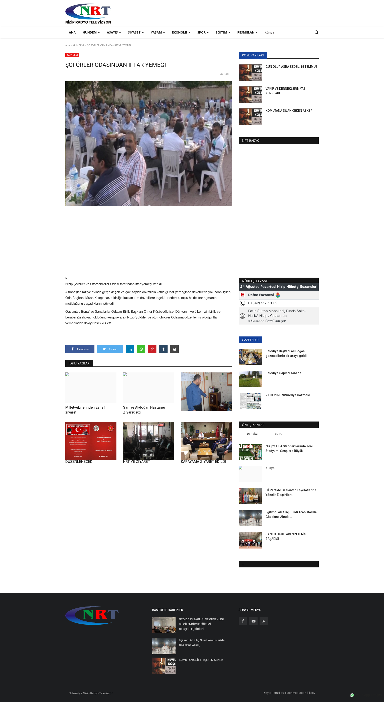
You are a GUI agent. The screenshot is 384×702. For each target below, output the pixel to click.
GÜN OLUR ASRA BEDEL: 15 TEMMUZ (292, 66)
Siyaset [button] (135, 32)
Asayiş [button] (113, 32)
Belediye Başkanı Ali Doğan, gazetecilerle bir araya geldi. (287, 353)
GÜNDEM (78, 45)
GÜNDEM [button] (90, 32)
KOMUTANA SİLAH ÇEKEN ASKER (289, 110)
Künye (270, 468)
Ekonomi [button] (180, 32)
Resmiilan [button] (246, 32)
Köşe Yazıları (253, 55)
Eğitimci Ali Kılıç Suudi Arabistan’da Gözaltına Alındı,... (291, 514)
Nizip (86, 693)
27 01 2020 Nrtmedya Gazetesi (288, 395)
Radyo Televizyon (101, 693)
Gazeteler (250, 340)
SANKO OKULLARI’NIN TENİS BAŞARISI (286, 536)
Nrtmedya (76, 693)
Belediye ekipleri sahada (283, 373)
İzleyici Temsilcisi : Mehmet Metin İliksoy (289, 693)
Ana (72, 32)
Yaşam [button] (157, 32)
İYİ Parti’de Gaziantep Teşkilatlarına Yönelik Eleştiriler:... (291, 492)
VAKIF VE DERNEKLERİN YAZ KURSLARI (286, 91)
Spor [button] (201, 32)
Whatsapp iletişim (368, 695)
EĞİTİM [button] (222, 32)
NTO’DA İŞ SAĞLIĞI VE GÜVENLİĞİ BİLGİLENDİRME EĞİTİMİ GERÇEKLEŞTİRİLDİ (201, 624)
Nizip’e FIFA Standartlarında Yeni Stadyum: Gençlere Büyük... (289, 448)
